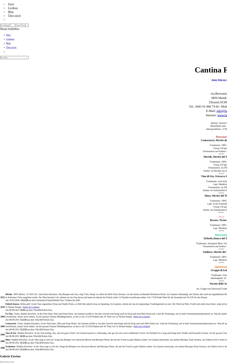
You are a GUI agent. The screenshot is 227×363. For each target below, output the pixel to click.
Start (8, 35)
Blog (8, 43)
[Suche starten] (30, 58)
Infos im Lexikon (31, 307)
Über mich (11, 47)
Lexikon (10, 39)
